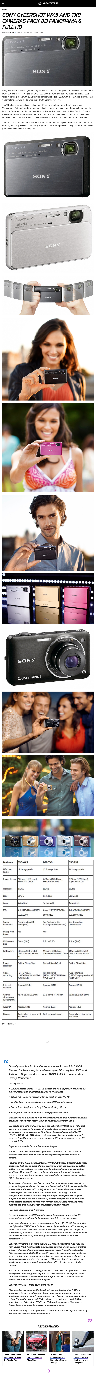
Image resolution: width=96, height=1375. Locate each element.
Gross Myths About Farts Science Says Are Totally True (12, 1357)
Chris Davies (9, 32)
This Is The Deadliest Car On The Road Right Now (36, 1357)
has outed (12, 90)
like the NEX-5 (56, 97)
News (4, 10)
